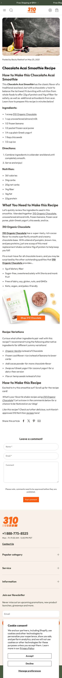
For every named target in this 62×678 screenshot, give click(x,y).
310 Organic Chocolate (25, 114)
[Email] (39, 420)
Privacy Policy (27, 648)
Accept (29, 655)
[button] (4, 10)
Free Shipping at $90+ (25, 3)
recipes (30, 412)
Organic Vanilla (13, 350)
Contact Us (8, 543)
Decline (30, 663)
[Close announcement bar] (59, 2)
